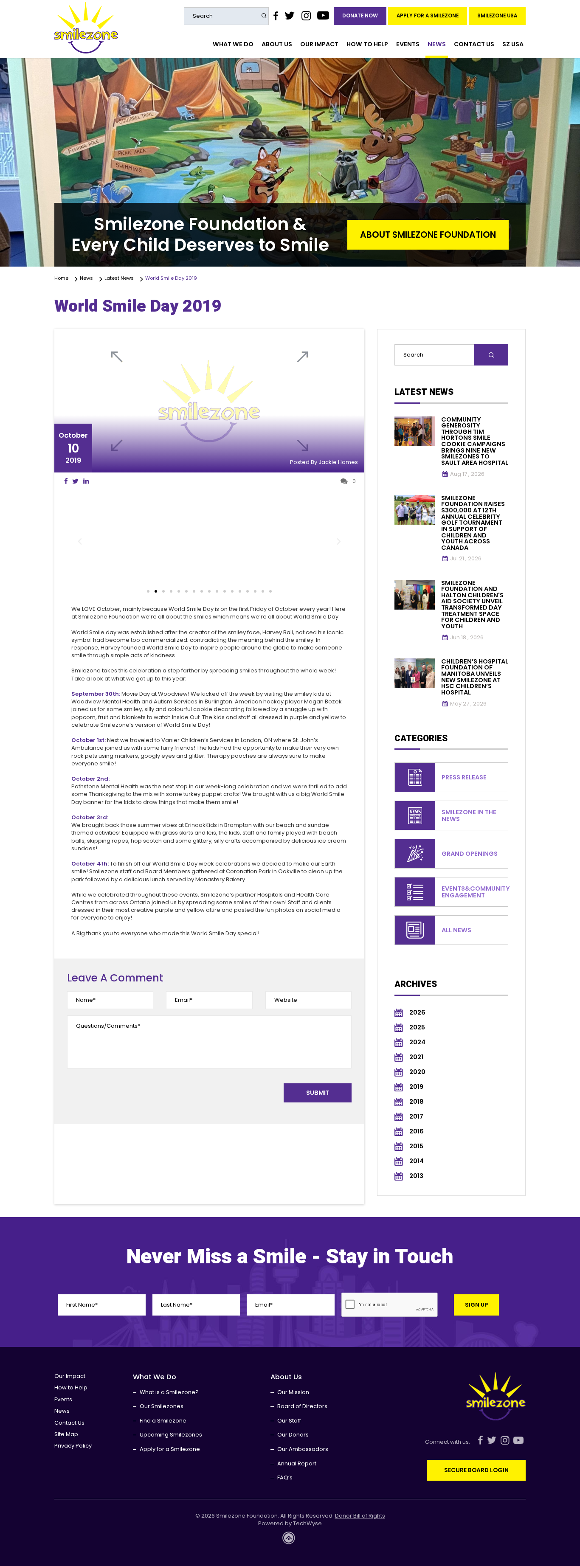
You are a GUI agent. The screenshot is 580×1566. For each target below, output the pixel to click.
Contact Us (474, 44)
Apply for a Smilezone (428, 15)
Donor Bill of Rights (360, 1516)
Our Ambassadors (302, 1449)
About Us (277, 44)
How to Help (367, 44)
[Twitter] (289, 15)
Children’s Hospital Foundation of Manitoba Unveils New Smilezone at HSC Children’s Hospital (474, 677)
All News (456, 930)
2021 (416, 1057)
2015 (416, 1146)
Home (62, 278)
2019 (416, 1087)
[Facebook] (275, 15)
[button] (80, 541)
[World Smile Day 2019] (209, 400)
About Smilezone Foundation (428, 235)
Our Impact (319, 44)
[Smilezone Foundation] (86, 27)
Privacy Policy (73, 1446)
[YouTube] (323, 15)
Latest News (120, 278)
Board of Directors (302, 1406)
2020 (417, 1072)
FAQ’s (285, 1477)
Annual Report (296, 1463)
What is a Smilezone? (169, 1392)
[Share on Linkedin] (86, 481)
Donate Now (360, 15)
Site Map (66, 1434)
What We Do (233, 44)
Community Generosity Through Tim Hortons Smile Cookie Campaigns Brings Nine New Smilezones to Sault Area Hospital (474, 441)
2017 (416, 1116)
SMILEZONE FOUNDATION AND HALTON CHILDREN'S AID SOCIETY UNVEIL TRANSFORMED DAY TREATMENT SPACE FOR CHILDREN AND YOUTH (472, 604)
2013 (416, 1176)
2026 (417, 1012)
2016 (416, 1131)
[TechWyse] (290, 1540)
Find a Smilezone (163, 1421)
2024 (417, 1042)
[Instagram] (306, 15)
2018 (416, 1102)
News (437, 44)
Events (408, 44)
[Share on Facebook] (66, 481)
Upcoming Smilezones (171, 1435)
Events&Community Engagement (476, 892)
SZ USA (513, 44)
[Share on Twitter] (75, 481)
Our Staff (289, 1421)
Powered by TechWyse (290, 1523)
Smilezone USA (497, 15)
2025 (417, 1027)
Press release (464, 777)
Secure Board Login (476, 1470)
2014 (416, 1161)
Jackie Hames (338, 462)
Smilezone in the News (469, 815)
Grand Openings (470, 853)
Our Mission (293, 1392)
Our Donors (293, 1435)
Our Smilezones (161, 1406)
